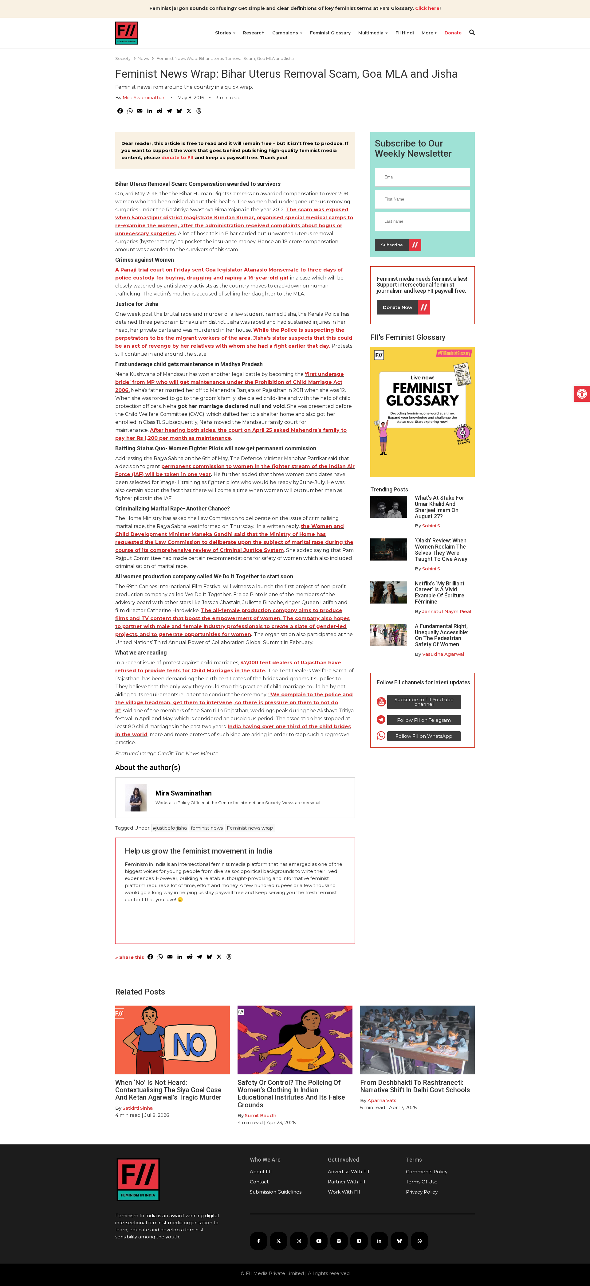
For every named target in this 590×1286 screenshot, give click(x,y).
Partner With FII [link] (346, 1182)
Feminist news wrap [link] (250, 828)
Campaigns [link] (285, 33)
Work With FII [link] (344, 1192)
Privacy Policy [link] (422, 1192)
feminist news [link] (207, 828)
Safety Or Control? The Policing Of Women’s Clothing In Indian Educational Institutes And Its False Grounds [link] (291, 1094)
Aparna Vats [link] (382, 1100)
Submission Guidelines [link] (275, 1192)
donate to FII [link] (177, 157)
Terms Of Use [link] (422, 1182)
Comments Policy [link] (426, 1172)
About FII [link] (261, 1172)
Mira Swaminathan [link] (144, 97)
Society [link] (123, 58)
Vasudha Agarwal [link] (443, 654)
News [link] (143, 58)
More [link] (428, 33)
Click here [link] (427, 8)
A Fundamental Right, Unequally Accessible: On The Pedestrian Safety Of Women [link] (441, 635)
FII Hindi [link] (404, 33)
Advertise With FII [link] (348, 1172)
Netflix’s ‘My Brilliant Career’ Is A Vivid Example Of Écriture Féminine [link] (440, 592)
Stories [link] (223, 33)
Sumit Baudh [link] (260, 1115)
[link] (582, 394)
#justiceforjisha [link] (170, 828)
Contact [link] (259, 1182)
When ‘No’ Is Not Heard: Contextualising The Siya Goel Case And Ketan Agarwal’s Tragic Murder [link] (168, 1090)
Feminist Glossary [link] (330, 33)
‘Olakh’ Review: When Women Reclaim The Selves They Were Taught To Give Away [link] (441, 549)
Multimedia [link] (371, 33)
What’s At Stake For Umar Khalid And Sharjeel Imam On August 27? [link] (439, 506)
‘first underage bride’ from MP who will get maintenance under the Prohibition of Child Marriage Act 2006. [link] (229, 382)
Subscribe (392, 244)
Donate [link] (453, 33)
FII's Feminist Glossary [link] (408, 337)
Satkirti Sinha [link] (138, 1108)
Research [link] (254, 33)
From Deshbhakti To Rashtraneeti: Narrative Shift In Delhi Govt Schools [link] (416, 1086)
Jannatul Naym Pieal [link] (446, 611)
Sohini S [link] (431, 526)
